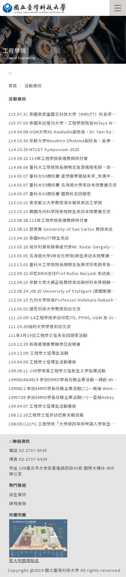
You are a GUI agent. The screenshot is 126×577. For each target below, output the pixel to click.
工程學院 (14, 50)
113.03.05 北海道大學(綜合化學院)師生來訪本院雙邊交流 (63, 255)
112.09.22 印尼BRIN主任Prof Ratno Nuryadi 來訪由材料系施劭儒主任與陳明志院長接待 (63, 273)
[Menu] (117, 8)
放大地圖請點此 (24, 560)
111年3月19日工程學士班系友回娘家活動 (48, 335)
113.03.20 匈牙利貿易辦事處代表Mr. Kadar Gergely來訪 (63, 247)
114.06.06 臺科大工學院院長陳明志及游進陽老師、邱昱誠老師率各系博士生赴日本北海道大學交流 (63, 167)
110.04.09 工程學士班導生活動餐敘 (42, 362)
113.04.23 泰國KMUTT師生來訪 (39, 238)
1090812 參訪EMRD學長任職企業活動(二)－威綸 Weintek (63, 388)
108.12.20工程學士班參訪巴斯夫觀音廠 (46, 415)
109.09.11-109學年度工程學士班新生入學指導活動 (57, 370)
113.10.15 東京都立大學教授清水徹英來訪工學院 (55, 202)
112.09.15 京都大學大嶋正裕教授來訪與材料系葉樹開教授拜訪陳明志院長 (63, 282)
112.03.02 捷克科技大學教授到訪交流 (45, 309)
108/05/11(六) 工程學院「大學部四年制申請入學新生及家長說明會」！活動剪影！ (63, 424)
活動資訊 (33, 85)
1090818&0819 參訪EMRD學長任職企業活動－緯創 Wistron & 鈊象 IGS (63, 379)
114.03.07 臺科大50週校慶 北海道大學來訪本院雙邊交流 (63, 185)
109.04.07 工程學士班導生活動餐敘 (42, 406)
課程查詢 (17, 503)
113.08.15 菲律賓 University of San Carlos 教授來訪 (61, 229)
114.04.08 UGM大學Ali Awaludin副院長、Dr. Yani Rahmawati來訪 (63, 132)
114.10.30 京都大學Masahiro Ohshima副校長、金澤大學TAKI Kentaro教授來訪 (63, 140)
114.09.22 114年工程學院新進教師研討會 (48, 158)
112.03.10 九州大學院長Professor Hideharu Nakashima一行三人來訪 (63, 300)
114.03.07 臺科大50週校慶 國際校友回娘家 (50, 194)
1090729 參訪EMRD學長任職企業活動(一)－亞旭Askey (61, 397)
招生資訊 (17, 494)
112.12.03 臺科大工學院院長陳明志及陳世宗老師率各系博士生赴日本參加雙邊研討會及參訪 (63, 264)
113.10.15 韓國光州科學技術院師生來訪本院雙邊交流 (60, 211)
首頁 (13, 85)
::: (10, 73)
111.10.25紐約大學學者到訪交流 (40, 326)
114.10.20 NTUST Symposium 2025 (44, 149)
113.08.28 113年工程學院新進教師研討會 (48, 220)
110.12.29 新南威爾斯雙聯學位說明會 (45, 344)
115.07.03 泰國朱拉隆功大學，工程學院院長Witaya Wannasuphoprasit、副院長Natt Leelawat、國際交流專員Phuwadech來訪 (63, 123)
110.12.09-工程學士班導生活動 (39, 353)
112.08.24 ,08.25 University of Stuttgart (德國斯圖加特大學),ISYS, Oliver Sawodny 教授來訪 (63, 291)
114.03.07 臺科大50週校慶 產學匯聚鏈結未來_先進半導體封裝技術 (63, 176)
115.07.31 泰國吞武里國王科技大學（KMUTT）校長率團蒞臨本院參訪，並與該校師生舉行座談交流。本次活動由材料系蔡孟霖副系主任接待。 (63, 114)
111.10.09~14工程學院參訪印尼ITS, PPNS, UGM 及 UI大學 (63, 317)
